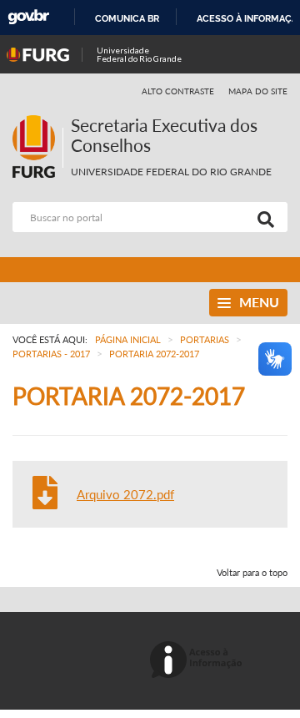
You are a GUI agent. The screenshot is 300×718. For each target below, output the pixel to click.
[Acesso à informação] (199, 660)
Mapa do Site (258, 91)
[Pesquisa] (262, 217)
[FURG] (37, 122)
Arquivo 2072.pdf (125, 494)
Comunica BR (127, 18)
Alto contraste (178, 91)
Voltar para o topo (252, 572)
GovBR (28, 17)
